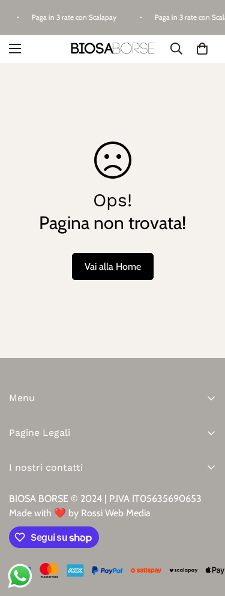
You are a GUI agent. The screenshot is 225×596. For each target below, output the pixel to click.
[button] (202, 48)
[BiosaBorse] (113, 49)
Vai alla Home (113, 266)
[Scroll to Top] (203, 532)
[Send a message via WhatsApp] (20, 576)
